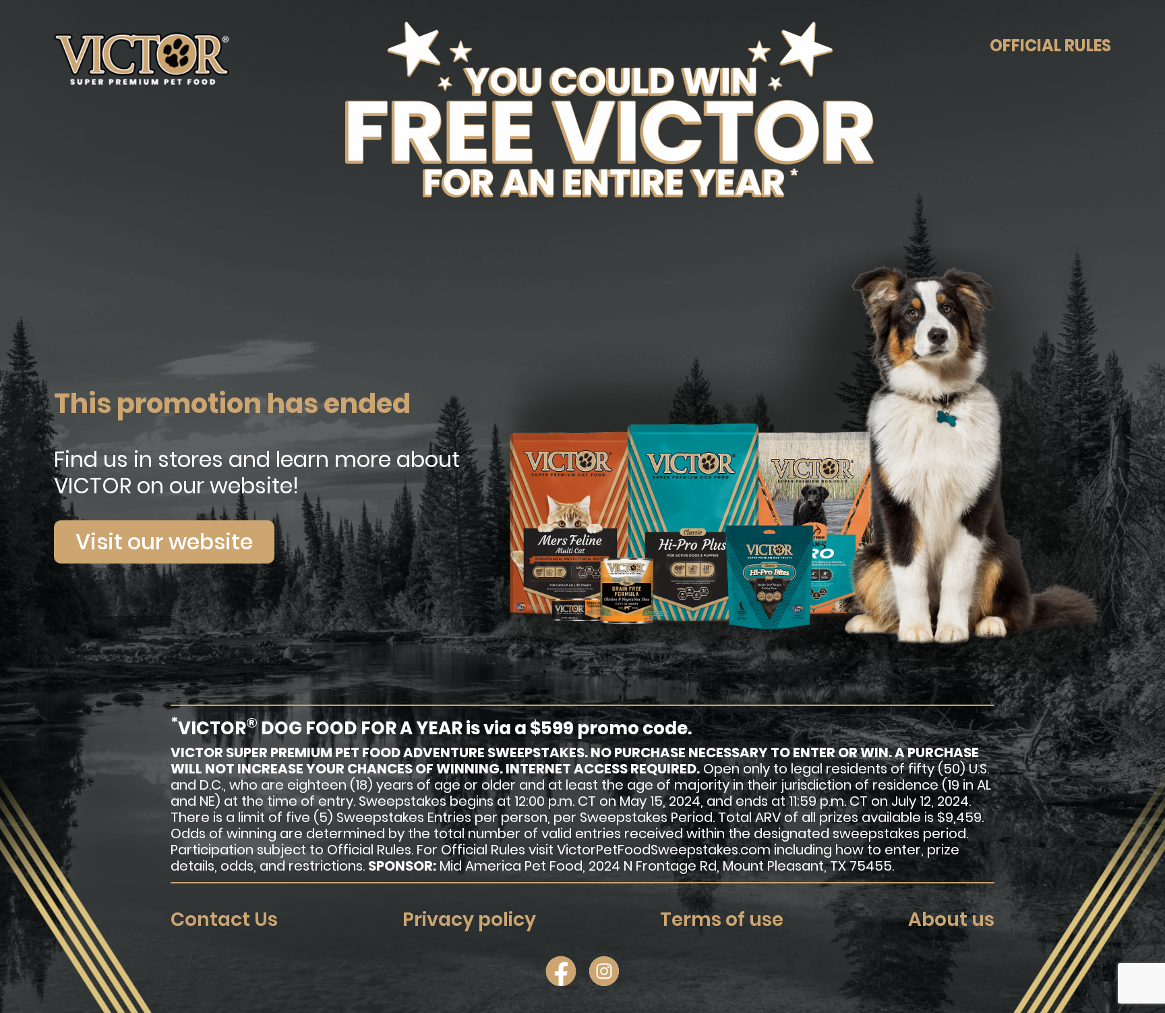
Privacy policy (469, 919)
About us (951, 919)
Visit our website (164, 541)
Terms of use (721, 919)
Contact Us (224, 919)
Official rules (1050, 46)
